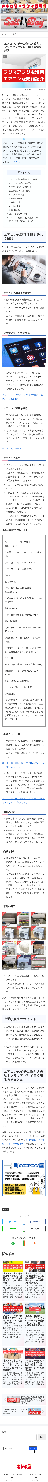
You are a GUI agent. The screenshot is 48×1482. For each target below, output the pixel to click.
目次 (20, 172)
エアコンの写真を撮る (20, 191)
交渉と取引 (16, 206)
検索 (4, 1432)
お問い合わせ (35, 1474)
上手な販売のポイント (18, 214)
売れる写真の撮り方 (11, 448)
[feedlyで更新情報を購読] (13, 1243)
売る (6, 1209)
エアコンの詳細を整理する (22, 183)
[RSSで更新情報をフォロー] (34, 1243)
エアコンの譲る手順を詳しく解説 (23, 179)
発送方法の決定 (17, 198)
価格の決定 (16, 202)
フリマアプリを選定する (21, 187)
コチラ (17, 162)
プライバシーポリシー (12, 1474)
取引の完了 (16, 210)
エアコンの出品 (17, 195)
